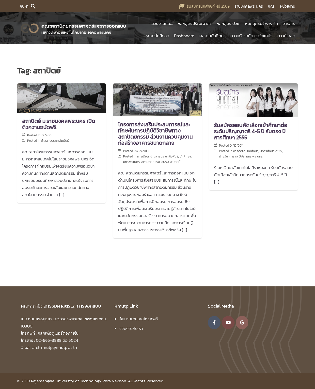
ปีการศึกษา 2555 (271, 151)
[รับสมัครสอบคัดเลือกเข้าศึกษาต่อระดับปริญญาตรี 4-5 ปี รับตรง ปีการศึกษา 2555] (253, 99)
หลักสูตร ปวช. (228, 23)
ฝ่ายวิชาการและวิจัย (232, 156)
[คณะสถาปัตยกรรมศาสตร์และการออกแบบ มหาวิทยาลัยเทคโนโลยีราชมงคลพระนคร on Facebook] (214, 322)
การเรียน (143, 156)
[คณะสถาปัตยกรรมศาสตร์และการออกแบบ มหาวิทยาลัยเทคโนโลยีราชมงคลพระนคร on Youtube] (228, 322)
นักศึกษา (185, 156)
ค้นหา (24, 6)
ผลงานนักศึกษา (212, 35)
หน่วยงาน (287, 6)
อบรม (165, 161)
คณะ (271, 6)
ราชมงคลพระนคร (249, 6)
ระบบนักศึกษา (157, 35)
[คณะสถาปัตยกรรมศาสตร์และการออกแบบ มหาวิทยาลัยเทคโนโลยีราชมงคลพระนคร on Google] (242, 322)
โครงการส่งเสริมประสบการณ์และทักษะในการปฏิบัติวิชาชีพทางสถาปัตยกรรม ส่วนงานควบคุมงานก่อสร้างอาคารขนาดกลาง (155, 133)
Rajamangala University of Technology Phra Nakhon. (79, 381)
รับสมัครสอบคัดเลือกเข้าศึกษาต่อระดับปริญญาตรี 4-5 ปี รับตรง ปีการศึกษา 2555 (250, 131)
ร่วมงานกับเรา (131, 328)
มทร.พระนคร (131, 161)
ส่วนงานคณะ (162, 23)
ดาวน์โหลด (286, 35)
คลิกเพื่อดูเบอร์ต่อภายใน (58, 333)
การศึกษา (239, 151)
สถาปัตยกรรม (150, 161)
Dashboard (184, 35)
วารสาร (289, 23)
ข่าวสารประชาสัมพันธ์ (55, 140)
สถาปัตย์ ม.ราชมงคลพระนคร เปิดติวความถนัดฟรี (58, 124)
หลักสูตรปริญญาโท (261, 23)
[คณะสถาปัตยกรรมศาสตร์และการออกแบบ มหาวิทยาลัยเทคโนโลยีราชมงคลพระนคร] (73, 29)
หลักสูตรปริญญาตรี (195, 23)
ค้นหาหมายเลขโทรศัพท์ (138, 319)
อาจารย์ (175, 161)
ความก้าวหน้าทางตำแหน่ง (251, 35)
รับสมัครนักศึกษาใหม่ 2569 (208, 6)
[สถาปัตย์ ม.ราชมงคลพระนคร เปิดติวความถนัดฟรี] (61, 97)
